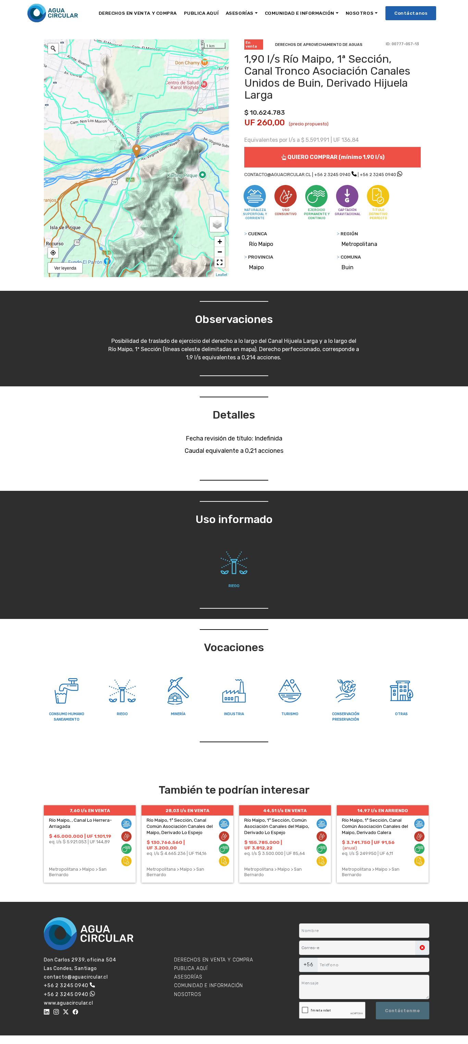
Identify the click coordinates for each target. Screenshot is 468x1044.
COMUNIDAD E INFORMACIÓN (299, 13)
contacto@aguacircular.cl (76, 977)
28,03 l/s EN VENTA (187, 810)
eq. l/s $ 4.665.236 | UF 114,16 (177, 853)
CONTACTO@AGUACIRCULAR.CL (277, 174)
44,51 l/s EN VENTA (285, 810)
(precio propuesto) (309, 123)
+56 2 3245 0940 (332, 174)
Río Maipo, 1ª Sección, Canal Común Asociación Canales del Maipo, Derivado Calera (375, 826)
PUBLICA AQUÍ (201, 13)
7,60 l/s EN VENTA (90, 810)
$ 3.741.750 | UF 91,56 (368, 842)
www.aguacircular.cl (68, 1003)
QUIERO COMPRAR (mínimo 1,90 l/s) (335, 157)
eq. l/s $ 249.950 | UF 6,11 (367, 853)
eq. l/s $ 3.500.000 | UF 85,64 (274, 853)
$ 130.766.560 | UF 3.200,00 (166, 845)
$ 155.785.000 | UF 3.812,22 (263, 845)
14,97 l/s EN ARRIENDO (382, 810)
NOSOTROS (359, 13)
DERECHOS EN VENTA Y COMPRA (138, 13)
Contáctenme (402, 1010)
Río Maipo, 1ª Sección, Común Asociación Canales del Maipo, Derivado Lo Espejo (276, 826)
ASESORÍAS (240, 13)
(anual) (350, 847)
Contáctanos (410, 13)
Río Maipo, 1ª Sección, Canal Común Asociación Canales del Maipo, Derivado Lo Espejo (180, 826)
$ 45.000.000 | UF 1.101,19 (80, 836)
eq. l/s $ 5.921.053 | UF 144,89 (79, 841)
